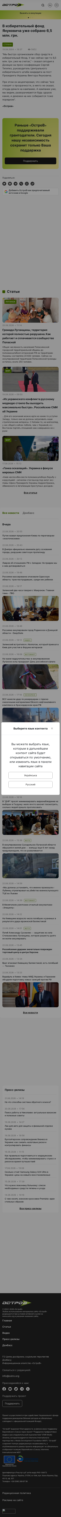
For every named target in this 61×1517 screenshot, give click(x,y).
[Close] (52, 728)
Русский (30, 784)
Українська (30, 775)
